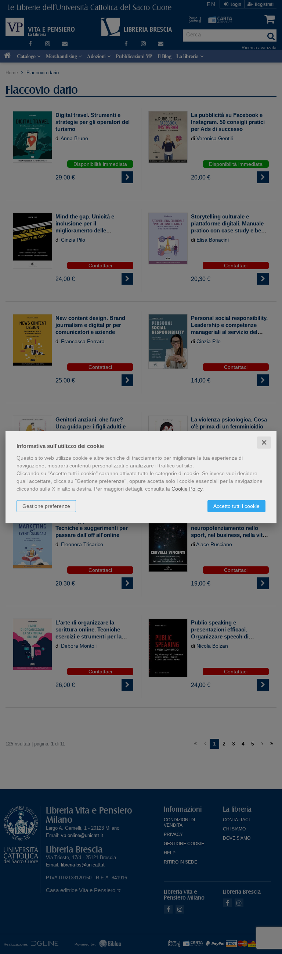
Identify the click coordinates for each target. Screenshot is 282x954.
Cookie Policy (186, 488)
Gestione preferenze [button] (46, 506)
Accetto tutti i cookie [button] (236, 506)
